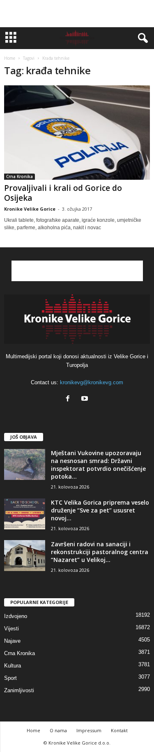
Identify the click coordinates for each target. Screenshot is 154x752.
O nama (58, 730)
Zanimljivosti (19, 690)
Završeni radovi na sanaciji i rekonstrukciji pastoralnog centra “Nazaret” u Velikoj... (99, 552)
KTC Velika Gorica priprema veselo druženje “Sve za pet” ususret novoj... (100, 510)
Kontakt (119, 730)
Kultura (12, 666)
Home (9, 58)
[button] (141, 38)
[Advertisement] (77, 13)
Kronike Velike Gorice (29, 209)
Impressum (88, 730)
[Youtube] (85, 399)
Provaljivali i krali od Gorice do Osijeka (63, 193)
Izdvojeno (15, 616)
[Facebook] (69, 399)
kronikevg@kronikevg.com (91, 382)
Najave (12, 641)
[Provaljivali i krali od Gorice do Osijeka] (77, 132)
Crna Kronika (19, 176)
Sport (10, 678)
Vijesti (11, 628)
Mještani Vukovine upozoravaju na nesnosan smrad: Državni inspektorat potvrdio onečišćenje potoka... (98, 464)
